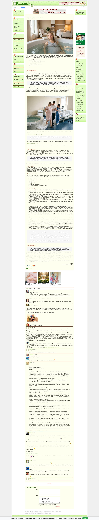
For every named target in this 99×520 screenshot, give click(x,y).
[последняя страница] (52, 483)
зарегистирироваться (48, 505)
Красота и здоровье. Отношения (17, 66)
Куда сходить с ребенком (18, 61)
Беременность (16, 23)
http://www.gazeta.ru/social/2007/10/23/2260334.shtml (38, 430)
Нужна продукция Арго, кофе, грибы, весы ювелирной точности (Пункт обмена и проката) (80, 103)
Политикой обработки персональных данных (73, 518)
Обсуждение (27, 288)
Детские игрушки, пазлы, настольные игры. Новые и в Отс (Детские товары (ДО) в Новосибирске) (80, 108)
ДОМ (71, 6)
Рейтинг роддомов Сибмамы (17, 27)
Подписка (81, 6)
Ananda (30, 460)
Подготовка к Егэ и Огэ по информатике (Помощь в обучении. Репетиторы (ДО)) (80, 91)
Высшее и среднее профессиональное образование (17, 45)
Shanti (30, 467)
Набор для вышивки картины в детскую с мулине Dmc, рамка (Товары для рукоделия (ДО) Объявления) (80, 93)
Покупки (65, 6)
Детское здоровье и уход (18, 39)
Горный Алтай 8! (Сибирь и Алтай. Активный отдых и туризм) (79, 65)
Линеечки (77, 6)
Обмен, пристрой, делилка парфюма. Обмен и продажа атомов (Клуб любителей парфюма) (80, 70)
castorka (30, 342)
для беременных (31, 268)
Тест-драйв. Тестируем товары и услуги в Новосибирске (17, 14)
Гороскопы (15, 77)
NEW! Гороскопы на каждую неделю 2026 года (18, 80)
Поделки (15, 59)
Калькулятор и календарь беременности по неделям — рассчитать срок (18, 30)
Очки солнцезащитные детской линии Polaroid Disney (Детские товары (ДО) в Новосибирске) (80, 96)
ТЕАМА (30, 304)
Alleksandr (31, 354)
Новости (15, 51)
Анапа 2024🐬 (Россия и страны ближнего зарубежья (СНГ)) (80, 68)
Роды (15, 25)
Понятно (85, 518)
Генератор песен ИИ (17, 86)
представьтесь (82, 12)
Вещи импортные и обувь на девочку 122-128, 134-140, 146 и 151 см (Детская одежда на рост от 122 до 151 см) (80, 105)
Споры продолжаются (33, 67)
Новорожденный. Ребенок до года (18, 37)
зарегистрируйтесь (81, 13)
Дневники (73, 6)
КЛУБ (63, 6)
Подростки (15, 50)
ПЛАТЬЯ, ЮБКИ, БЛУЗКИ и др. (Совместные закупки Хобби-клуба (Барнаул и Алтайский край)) (80, 78)
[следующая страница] (50, 483)
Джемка (30, 324)
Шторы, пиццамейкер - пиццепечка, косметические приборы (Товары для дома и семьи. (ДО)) (80, 100)
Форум (69, 6)
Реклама (84, 6)
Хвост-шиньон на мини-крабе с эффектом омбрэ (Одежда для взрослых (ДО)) (80, 98)
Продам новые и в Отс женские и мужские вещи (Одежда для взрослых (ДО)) (80, 110)
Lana (30, 362)
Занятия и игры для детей (18, 56)
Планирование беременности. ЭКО (17, 21)
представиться (41, 505)
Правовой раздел (17, 83)
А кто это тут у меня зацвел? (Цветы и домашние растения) (80, 74)
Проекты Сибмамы (17, 76)
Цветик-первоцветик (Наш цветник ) (79, 67)
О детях (15, 35)
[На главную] (33, 5)
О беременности (16, 19)
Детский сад (16, 40)
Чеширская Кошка (32, 357)
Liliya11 (30, 327)
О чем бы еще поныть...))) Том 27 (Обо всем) (80, 63)
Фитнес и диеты (16, 68)
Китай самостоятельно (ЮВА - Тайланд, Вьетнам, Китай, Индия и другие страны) (80, 76)
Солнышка (31, 349)
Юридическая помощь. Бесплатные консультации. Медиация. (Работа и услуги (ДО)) (80, 88)
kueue (30, 290)
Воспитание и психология (18, 48)
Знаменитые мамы (17, 84)
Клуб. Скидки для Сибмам (18, 11)
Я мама (30, 432)
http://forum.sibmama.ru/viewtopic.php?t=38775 (51, 347)
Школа (15, 42)
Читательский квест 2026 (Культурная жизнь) (79, 72)
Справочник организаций (18, 81)
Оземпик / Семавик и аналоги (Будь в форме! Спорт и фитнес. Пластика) (80, 80)
